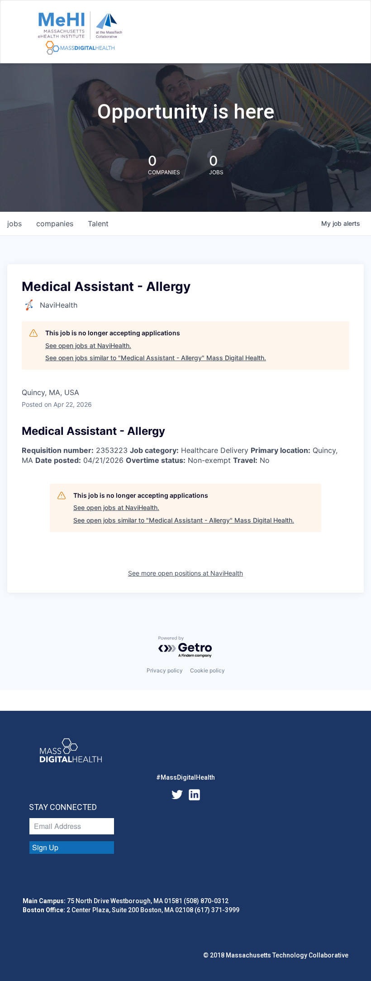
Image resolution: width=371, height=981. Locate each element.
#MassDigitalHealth (185, 777)
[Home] (79, 33)
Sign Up (45, 847)
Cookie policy (207, 670)
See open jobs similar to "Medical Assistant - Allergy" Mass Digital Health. (155, 358)
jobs (14, 223)
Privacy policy (165, 670)
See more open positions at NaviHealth (185, 573)
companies (54, 223)
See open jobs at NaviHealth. (88, 345)
